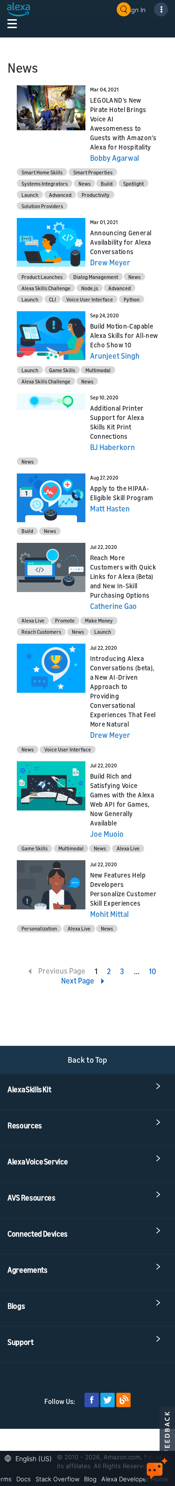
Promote (65, 620)
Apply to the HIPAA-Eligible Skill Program (122, 493)
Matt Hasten (110, 508)
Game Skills (62, 370)
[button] (30, 1458)
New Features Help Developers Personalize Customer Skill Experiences (123, 889)
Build (106, 183)
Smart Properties (92, 172)
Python (132, 299)
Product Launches (42, 277)
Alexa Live (32, 620)
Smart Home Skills (42, 172)
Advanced (60, 195)
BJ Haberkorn (112, 447)
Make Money (99, 620)
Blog (90, 1479)
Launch (29, 195)
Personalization (39, 928)
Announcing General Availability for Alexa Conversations (121, 242)
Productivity (96, 195)
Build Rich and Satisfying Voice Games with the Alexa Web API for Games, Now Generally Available (122, 799)
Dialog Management (95, 277)
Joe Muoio (107, 834)
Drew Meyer (110, 262)
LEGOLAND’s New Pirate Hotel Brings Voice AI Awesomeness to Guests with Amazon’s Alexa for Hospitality (123, 123)
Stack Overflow (57, 1479)
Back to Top (87, 1060)
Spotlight (133, 183)
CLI (52, 299)
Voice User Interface (89, 299)
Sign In (136, 10)
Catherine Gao (113, 606)
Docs (23, 1479)
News (84, 183)
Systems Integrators (44, 183)
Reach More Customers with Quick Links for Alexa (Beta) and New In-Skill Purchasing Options (123, 576)
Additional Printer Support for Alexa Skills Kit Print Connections (117, 422)
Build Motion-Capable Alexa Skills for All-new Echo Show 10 (124, 335)
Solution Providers (42, 206)
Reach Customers (41, 632)
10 (152, 971)
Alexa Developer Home (134, 1479)
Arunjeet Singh (115, 355)
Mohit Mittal (109, 914)
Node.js (89, 288)
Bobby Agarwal (114, 158)
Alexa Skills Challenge (45, 288)
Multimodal (98, 370)
